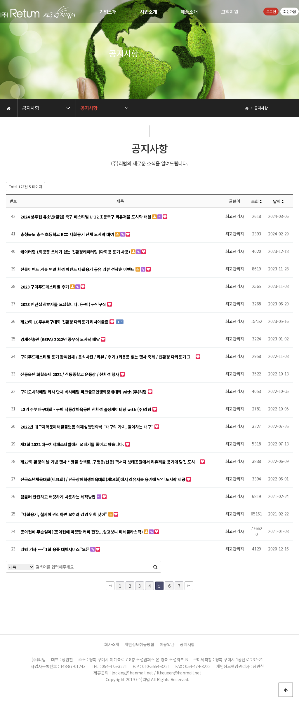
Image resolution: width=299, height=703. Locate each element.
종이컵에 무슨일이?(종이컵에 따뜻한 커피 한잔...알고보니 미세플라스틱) (82, 532)
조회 (255, 201)
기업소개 (108, 11)
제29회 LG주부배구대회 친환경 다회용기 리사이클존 (64, 322)
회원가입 (289, 11)
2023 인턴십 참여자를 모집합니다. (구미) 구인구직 (63, 304)
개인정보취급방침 (139, 644)
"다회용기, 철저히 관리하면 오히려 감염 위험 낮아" (64, 514)
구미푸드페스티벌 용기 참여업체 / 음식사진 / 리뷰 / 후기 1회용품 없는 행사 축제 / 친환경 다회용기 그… (108, 357)
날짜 (277, 201)
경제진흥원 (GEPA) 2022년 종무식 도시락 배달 (60, 339)
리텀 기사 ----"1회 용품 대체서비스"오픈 (55, 549)
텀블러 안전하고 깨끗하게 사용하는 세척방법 (58, 497)
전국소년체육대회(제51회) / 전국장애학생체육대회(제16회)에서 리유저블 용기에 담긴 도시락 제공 (103, 479)
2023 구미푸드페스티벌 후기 (45, 287)
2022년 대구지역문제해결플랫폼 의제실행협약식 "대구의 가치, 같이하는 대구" (87, 427)
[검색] (155, 566)
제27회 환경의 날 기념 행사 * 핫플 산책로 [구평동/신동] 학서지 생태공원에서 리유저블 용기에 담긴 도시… (110, 462)
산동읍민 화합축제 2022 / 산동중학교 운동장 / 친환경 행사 (70, 374)
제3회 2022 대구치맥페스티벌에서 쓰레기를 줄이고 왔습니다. (72, 444)
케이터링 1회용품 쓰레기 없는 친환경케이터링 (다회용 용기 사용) (75, 252)
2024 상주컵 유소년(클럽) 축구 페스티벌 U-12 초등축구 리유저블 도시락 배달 (86, 217)
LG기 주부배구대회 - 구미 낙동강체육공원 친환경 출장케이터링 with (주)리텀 (86, 409)
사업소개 (148, 11)
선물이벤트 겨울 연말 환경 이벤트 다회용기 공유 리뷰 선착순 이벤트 (77, 269)
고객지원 (229, 11)
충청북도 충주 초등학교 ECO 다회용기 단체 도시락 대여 (67, 234)
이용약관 (167, 644)
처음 (110, 585)
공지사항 (187, 644)
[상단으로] (286, 690)
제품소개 (189, 11)
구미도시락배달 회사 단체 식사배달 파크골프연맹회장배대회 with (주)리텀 (83, 392)
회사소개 (111, 644)
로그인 (271, 11)
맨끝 (189, 585)
